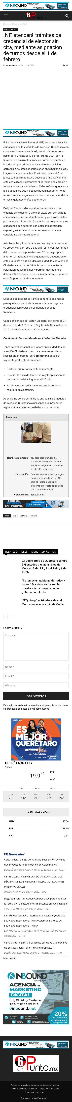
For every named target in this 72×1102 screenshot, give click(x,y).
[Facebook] (6, 72)
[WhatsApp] (29, 72)
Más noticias (10, 958)
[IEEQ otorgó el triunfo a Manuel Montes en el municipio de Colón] (11, 604)
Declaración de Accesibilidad (24, 1088)
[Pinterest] (22, 72)
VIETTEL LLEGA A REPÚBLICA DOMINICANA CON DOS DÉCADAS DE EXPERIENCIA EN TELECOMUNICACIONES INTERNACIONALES (34, 881)
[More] (45, 72)
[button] (5, 16)
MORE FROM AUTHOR (43, 551)
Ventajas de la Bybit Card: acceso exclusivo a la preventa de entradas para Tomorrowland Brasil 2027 (35, 945)
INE (14, 515)
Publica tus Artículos (49, 1088)
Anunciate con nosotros (36, 1092)
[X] (14, 72)
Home (6, 24)
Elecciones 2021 (19, 24)
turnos (34, 515)
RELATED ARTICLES (16, 551)
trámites (23, 515)
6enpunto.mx (12, 65)
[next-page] (11, 617)
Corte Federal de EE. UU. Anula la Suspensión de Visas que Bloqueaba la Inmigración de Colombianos (34, 862)
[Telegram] (37, 72)
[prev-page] (5, 617)
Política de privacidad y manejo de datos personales (35, 1085)
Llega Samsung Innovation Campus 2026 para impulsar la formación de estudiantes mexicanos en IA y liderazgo (35, 901)
